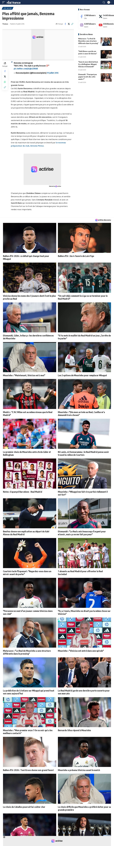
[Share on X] (68, 24)
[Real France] (14, 2)
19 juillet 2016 (52, 73)
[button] (4, 2)
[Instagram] (87, 25)
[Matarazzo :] (106, 41)
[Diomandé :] (106, 77)
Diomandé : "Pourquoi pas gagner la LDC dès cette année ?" (87, 76)
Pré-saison (8, 8)
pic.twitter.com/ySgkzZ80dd (26, 68)
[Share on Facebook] (65, 24)
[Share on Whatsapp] (5, 82)
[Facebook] (87, 17)
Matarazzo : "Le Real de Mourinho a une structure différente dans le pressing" (88, 41)
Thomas (5, 24)
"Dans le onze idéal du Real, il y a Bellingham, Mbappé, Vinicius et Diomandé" (88, 64)
